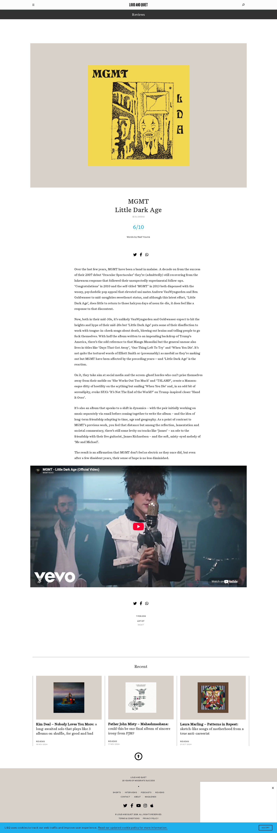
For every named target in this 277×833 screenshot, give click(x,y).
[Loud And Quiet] (138, 5)
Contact (125, 797)
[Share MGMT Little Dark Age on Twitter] (135, 255)
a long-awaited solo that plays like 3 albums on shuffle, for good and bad (66, 728)
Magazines (150, 797)
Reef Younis (144, 237)
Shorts (117, 792)
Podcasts (146, 792)
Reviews (159, 792)
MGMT (141, 625)
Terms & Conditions (129, 818)
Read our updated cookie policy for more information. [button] (133, 827)
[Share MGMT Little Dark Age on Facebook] (141, 255)
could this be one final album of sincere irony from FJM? (139, 728)
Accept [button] (265, 828)
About (137, 797)
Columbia (138, 217)
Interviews (131, 792)
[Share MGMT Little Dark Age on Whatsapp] (147, 255)
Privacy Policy (150, 818)
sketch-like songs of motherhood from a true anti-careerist (212, 728)
